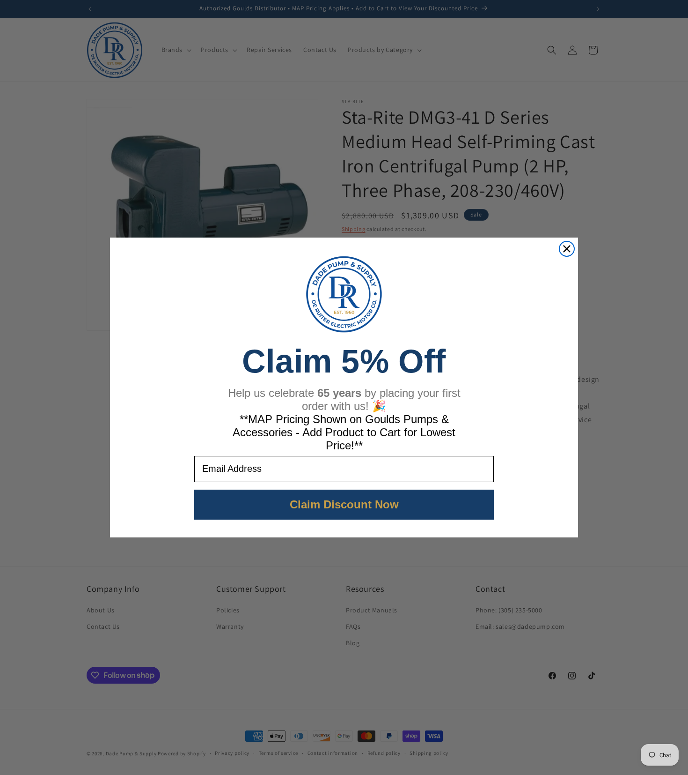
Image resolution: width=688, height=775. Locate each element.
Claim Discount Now (344, 504)
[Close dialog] (566, 248)
